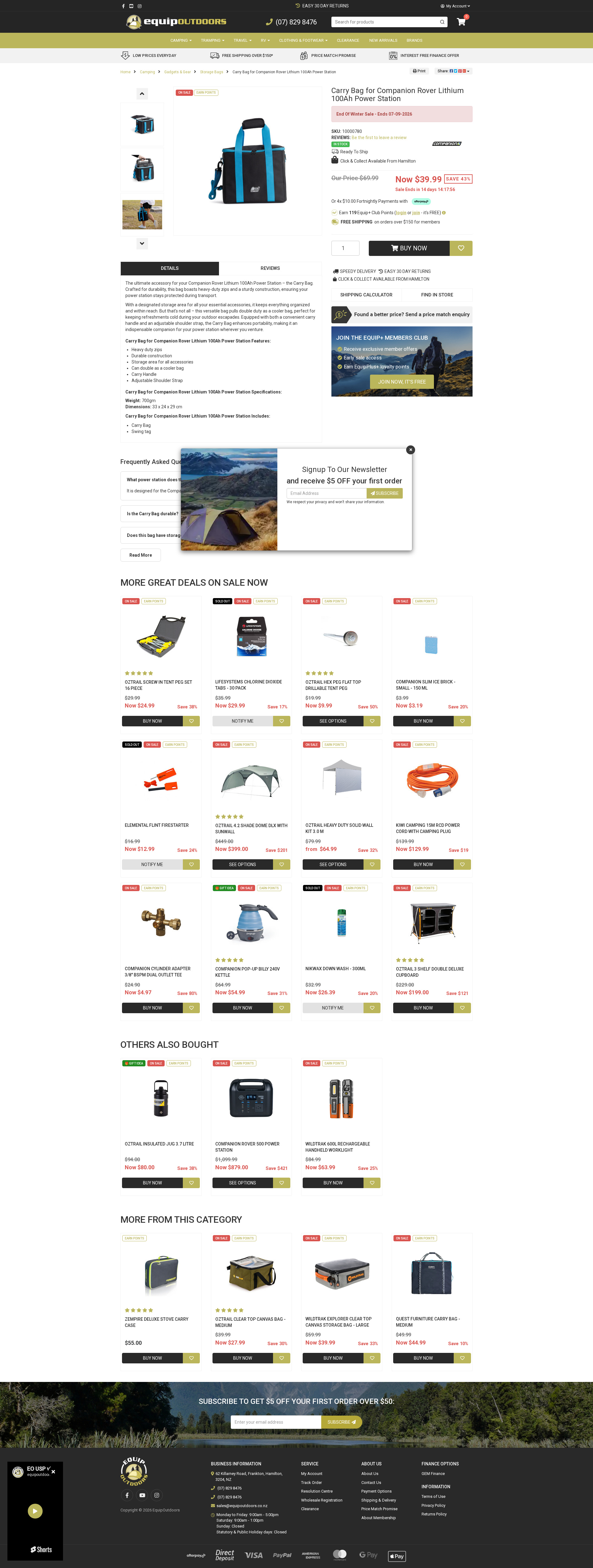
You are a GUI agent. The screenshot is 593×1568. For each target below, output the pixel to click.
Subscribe (387, 493)
